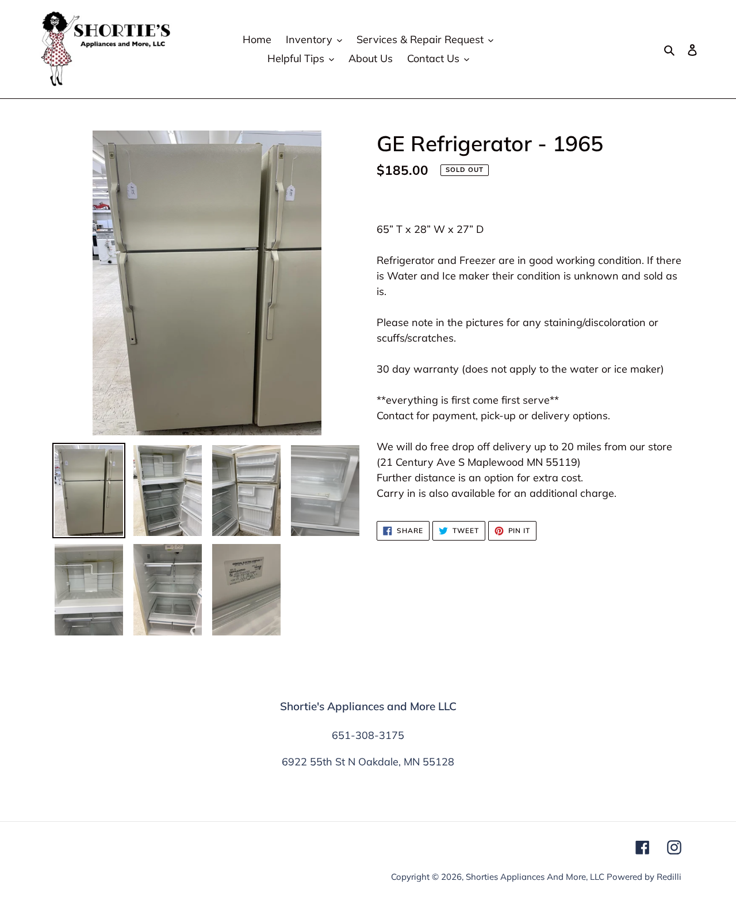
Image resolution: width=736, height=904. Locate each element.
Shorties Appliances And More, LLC (535, 876)
